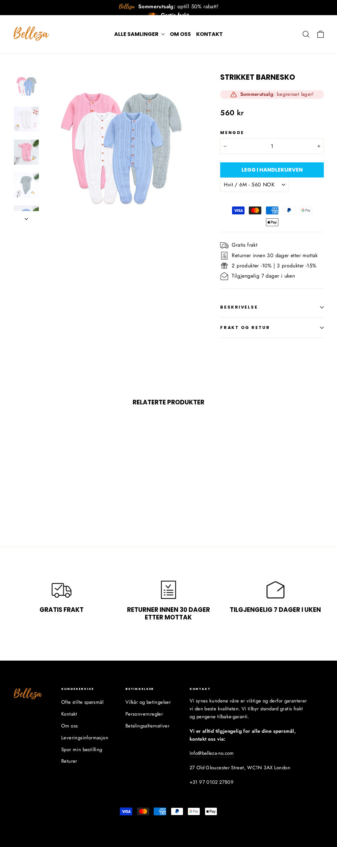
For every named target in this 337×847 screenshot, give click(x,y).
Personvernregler (144, 714)
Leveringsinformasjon (84, 737)
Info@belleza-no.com (212, 753)
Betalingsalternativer (147, 725)
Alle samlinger (137, 34)
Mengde (232, 132)
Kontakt (209, 34)
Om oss (180, 34)
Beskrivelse (239, 307)
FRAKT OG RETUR (245, 327)
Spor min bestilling (81, 749)
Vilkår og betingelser (148, 702)
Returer (69, 761)
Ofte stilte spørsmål (82, 702)
